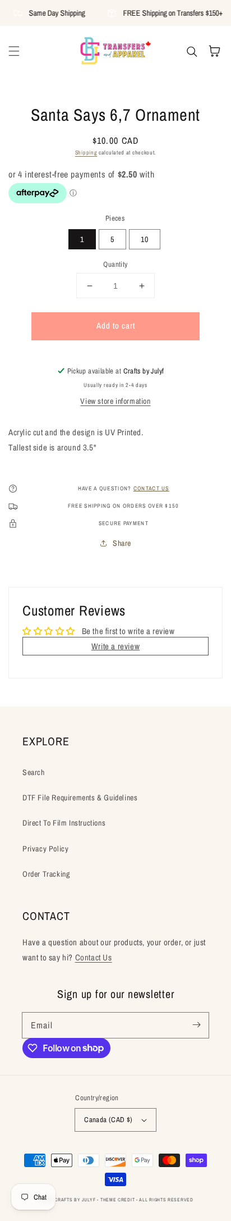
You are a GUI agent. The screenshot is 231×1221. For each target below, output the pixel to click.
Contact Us (93, 957)
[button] (14, 51)
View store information (115, 401)
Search (33, 772)
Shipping (86, 152)
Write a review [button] (115, 646)
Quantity (115, 264)
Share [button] (122, 543)
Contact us (151, 488)
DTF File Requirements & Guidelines (79, 797)
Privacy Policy (45, 849)
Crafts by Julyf (75, 1199)
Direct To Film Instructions (63, 823)
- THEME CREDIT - (118, 1199)
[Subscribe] (196, 1025)
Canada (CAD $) (108, 1119)
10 (145, 239)
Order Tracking (46, 874)
